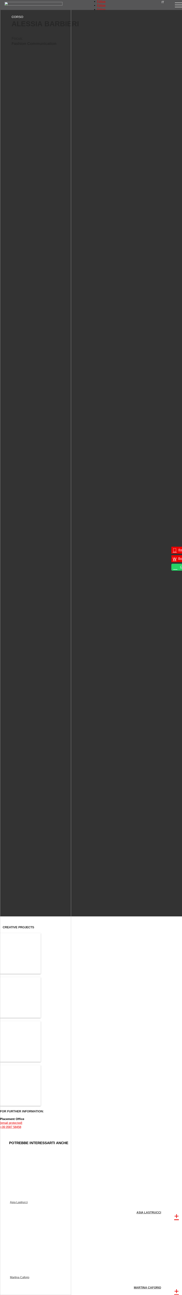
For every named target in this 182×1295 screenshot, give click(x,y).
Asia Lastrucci (19, 1202)
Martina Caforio (19, 1277)
